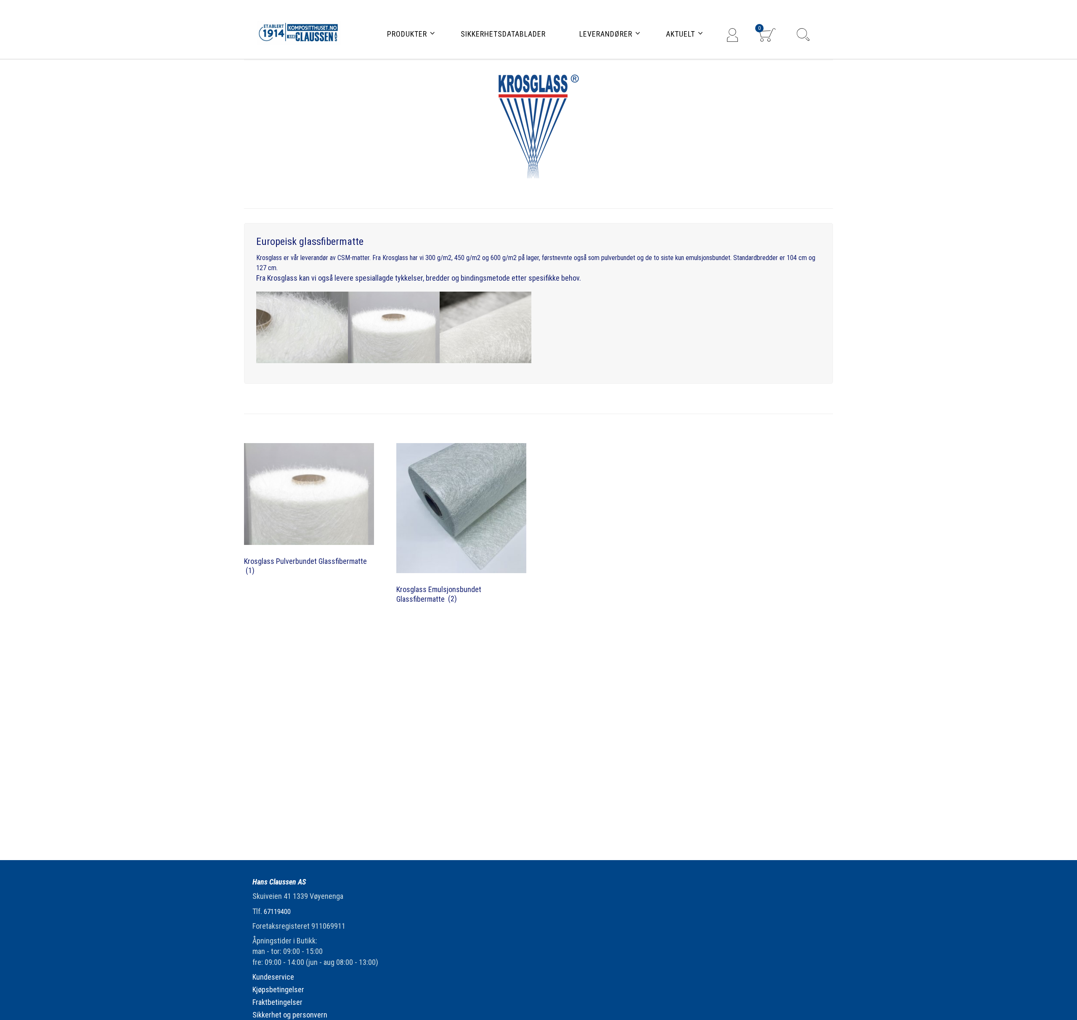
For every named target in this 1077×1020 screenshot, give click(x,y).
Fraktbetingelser (277, 1002)
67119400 (277, 912)
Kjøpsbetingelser (278, 989)
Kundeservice (273, 976)
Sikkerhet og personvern (289, 1014)
